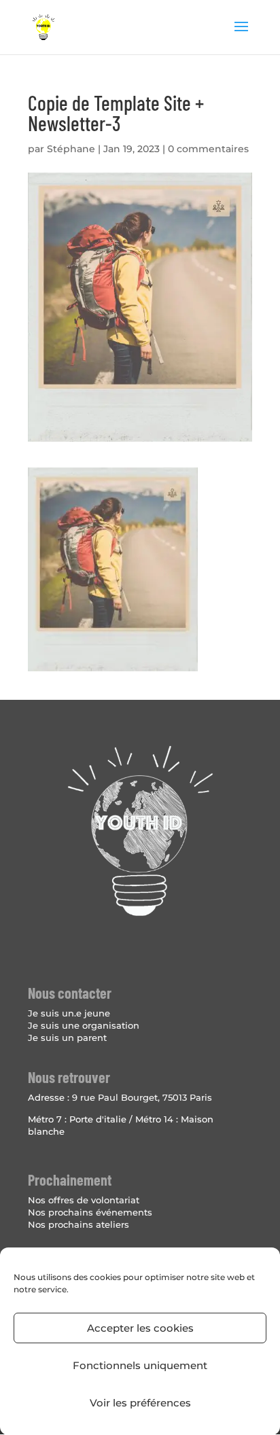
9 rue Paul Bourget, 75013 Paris (142, 1097)
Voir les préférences (140, 1402)
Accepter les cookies (140, 1328)
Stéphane (71, 149)
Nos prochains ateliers (78, 1224)
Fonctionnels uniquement (140, 1365)
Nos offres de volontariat (83, 1199)
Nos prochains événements (90, 1212)
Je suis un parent (67, 1037)
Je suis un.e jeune (69, 1013)
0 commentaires (208, 149)
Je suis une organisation (83, 1025)
